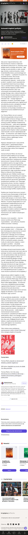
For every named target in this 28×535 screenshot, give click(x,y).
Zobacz (9, 470)
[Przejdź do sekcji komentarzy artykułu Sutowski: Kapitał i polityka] (8, 44)
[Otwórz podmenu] (26, 518)
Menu (25, 533)
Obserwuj (19, 533)
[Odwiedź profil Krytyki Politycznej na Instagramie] (11, 524)
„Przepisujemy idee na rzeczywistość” (10, 518)
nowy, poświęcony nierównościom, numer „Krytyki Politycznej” (13, 329)
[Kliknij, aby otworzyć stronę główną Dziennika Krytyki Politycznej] (14, 533)
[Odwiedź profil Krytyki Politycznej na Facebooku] (8, 524)
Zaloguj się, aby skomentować (14, 431)
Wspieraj (3, 533)
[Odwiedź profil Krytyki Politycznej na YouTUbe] (16, 524)
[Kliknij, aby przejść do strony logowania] (26, 3)
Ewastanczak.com (21, 528)
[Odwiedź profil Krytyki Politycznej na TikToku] (13, 524)
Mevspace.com (11, 528)
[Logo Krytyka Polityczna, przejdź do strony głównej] (8, 3)
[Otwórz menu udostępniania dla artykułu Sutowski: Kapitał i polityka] (5, 44)
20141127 (8, 409)
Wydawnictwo (9, 533)
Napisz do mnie (14, 399)
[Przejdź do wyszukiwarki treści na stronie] (21, 3)
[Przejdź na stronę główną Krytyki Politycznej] (8, 513)
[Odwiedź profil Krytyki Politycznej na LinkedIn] (19, 524)
